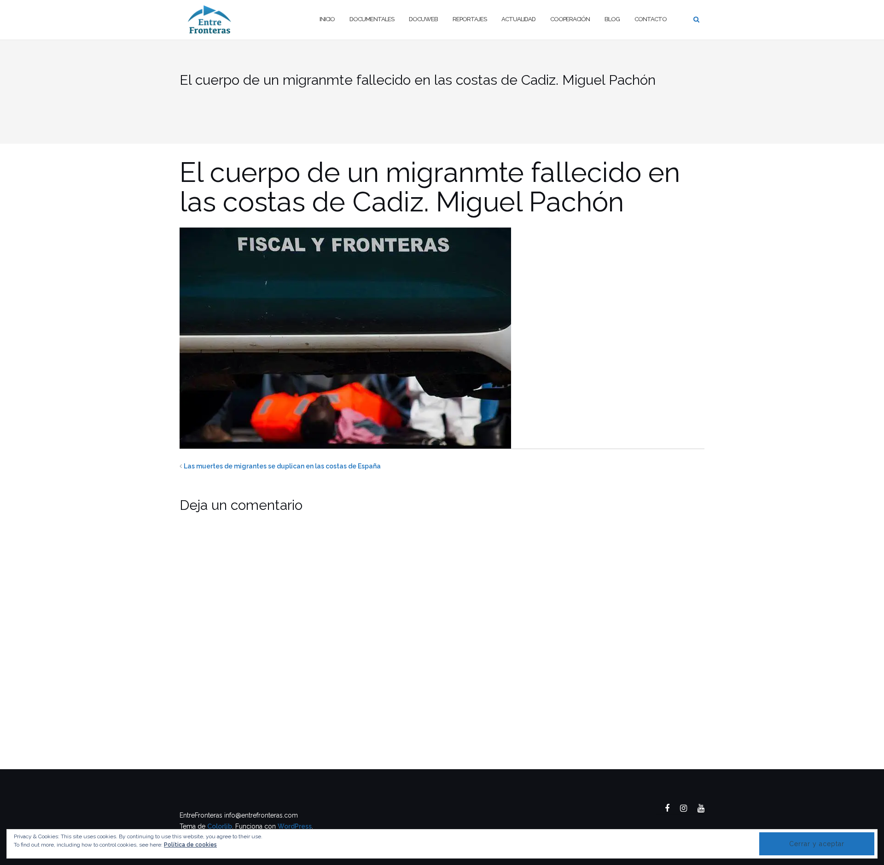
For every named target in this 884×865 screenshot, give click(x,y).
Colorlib (219, 826)
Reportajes (470, 19)
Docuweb (423, 19)
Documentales (371, 19)
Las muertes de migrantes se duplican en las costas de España (282, 466)
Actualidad (518, 19)
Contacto (650, 19)
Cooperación (570, 19)
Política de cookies (190, 845)
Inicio (327, 19)
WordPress (295, 826)
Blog (612, 19)
